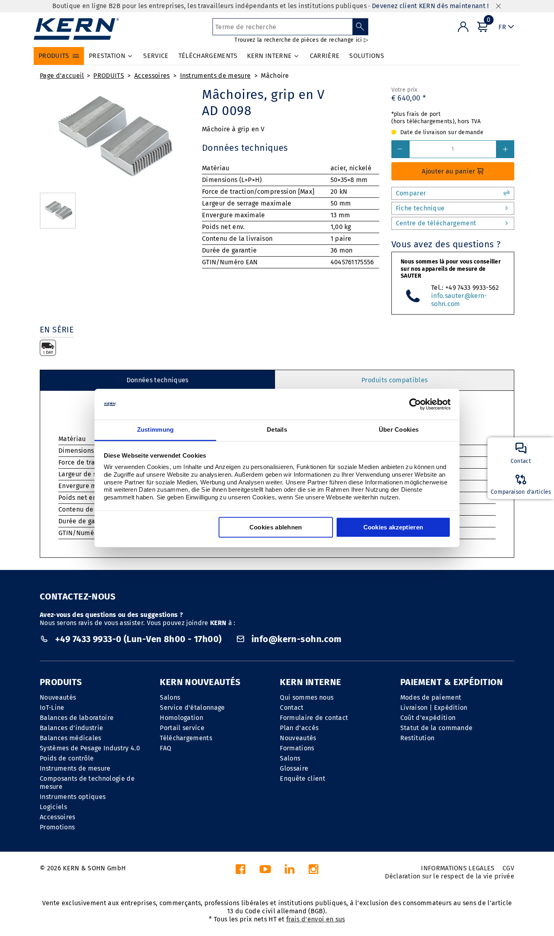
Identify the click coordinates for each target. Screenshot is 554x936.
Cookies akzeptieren (393, 527)
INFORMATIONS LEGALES (457, 868)
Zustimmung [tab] (155, 429)
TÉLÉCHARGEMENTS (208, 56)
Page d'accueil (62, 75)
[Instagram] (313, 871)
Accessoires (152, 75)
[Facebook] (240, 871)
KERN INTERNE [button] (269, 56)
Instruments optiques (72, 797)
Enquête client (302, 778)
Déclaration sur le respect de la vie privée (449, 876)
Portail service (182, 728)
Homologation (181, 718)
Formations (297, 748)
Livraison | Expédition (434, 707)
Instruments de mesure (215, 75)
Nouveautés (58, 697)
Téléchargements (186, 738)
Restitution (417, 738)
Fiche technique (420, 208)
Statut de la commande (436, 728)
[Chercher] (360, 26)
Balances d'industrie (71, 728)
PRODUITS (108, 75)
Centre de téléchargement (436, 223)
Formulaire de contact (314, 718)
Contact (291, 707)
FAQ (165, 748)
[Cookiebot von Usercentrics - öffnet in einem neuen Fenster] (415, 404)
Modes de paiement (430, 697)
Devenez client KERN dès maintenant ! (430, 6)
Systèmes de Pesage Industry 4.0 (90, 748)
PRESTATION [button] (107, 56)
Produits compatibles (394, 380)
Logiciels (53, 807)
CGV (508, 868)
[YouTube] (265, 871)
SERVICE (155, 56)
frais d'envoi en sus (315, 919)
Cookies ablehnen (275, 527)
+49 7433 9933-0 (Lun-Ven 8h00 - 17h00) (138, 639)
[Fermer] (498, 6)
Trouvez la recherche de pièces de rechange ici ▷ (301, 39)
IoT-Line (52, 707)
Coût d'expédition (427, 718)
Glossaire (294, 768)
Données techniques (158, 380)
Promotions (57, 827)
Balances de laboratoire (77, 718)
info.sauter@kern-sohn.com (459, 300)
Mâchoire (275, 75)
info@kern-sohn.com (295, 639)
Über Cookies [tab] (399, 429)
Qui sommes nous (306, 697)
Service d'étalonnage (192, 707)
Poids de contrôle (67, 758)
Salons (170, 697)
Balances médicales (70, 738)
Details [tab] (277, 429)
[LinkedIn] (289, 871)
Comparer (411, 193)
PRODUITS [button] (54, 56)
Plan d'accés (299, 728)
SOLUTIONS (366, 56)
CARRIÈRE (325, 56)
